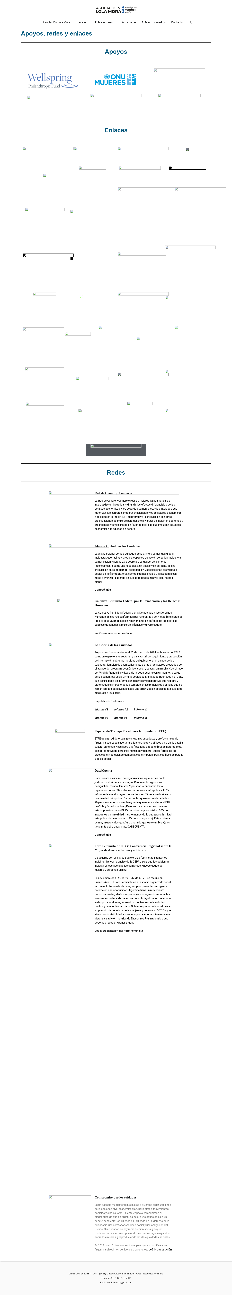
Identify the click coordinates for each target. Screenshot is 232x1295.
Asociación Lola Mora (56, 22)
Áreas (82, 22)
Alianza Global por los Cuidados (117, 546)
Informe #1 (104, 709)
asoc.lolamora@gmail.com (119, 1282)
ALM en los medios (154, 22)
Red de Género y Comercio (113, 493)
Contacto (177, 22)
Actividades (128, 22)
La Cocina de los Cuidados (113, 645)
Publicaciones (104, 22)
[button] (190, 22)
